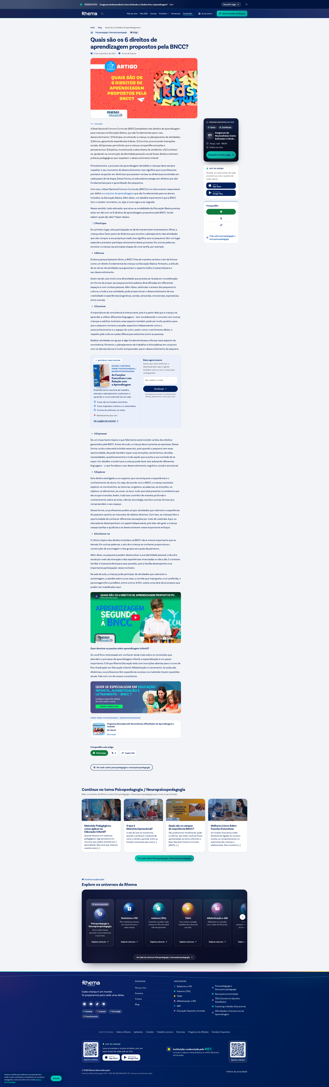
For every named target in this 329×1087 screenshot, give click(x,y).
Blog (100, 27)
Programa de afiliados (198, 1032)
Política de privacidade (236, 1071)
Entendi (56, 1078)
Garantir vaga (229, 4)
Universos (175, 13)
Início (92, 27)
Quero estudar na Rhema (233, 13)
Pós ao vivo (132, 13)
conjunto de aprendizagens (119, 193)
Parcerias (180, 1032)
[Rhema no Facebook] (103, 1004)
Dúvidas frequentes (221, 1032)
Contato (150, 1032)
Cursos (153, 13)
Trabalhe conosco (165, 1032)
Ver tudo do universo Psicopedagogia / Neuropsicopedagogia (163, 957)
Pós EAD (144, 13)
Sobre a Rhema (123, 1032)
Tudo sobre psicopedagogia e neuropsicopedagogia (222, 237)
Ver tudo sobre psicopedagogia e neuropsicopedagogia (123, 767)
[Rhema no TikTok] (97, 1004)
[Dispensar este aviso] (246, 4)
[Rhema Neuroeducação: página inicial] (89, 13)
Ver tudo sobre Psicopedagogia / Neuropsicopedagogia (164, 858)
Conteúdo (187, 13)
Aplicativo (138, 1032)
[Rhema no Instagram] (84, 1004)
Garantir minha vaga (219, 154)
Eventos (163, 13)
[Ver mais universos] (242, 917)
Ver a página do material (105, 421)
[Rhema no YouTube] (91, 1004)
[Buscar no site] (102, 13)
